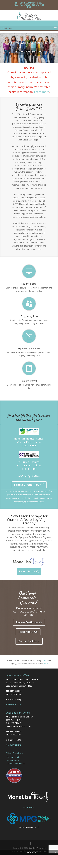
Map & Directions (13, 704)
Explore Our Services (29, 51)
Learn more (41, 92)
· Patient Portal (12, 757)
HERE (44, 660)
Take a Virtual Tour (27, 484)
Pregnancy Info (29, 316)
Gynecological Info (29, 348)
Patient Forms (29, 380)
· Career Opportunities (15, 763)
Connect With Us (29, 641)
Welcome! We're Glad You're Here (29, 43)
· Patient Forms (12, 760)
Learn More (27, 571)
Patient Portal (29, 283)
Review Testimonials (29, 622)
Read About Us (28, 632)
